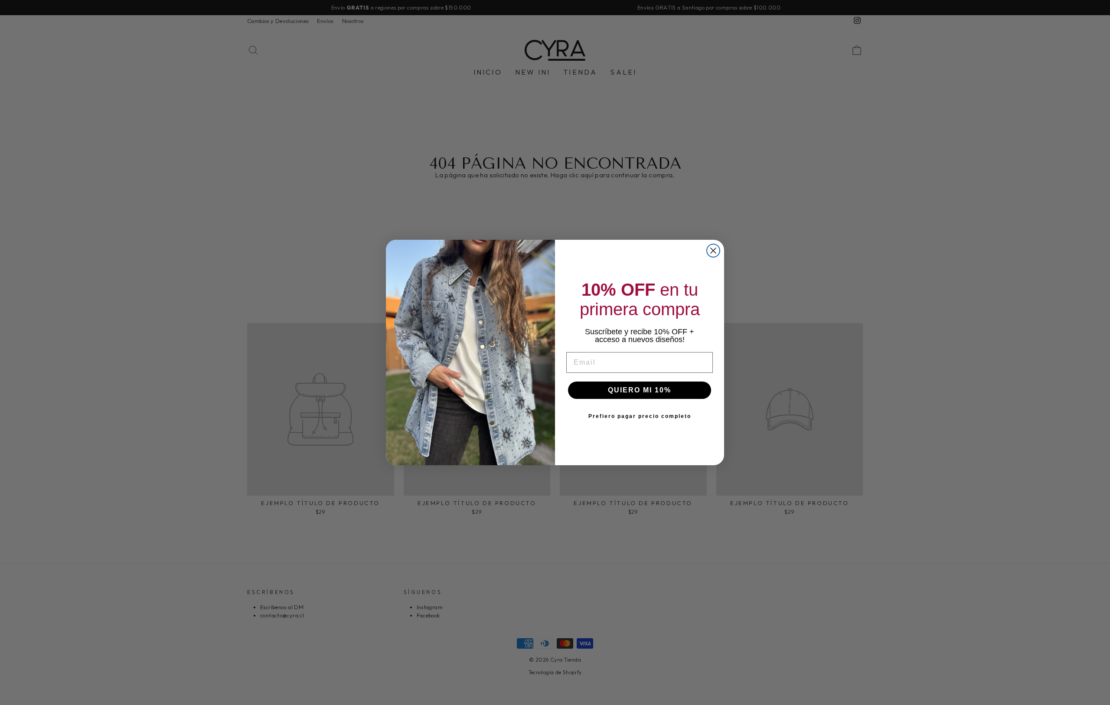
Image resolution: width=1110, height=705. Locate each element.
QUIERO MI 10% (639, 390)
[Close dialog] (713, 250)
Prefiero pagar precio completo (639, 416)
